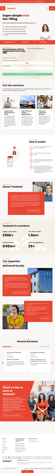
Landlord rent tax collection (20, 450)
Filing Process (9, 42)
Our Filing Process (18, 451)
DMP (3, 452)
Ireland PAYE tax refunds (19, 443)
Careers (44, 42)
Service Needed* (6, 65)
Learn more (40, 1)
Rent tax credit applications (20, 448)
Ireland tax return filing (19, 445)
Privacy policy (26, 468)
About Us (26, 42)
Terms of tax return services (47, 468)
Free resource (44, 318)
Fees (3, 444)
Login (52, 8)
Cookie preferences (27, 472)
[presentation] (3, 362)
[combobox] (27, 63)
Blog (3, 450)
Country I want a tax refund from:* (10, 60)
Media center (5, 447)
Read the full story (33, 210)
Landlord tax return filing (19, 446)
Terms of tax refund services (35, 468)
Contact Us (5, 441)
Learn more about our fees (19, 292)
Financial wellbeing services (33, 441)
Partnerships (5, 449)
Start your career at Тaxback (11, 415)
